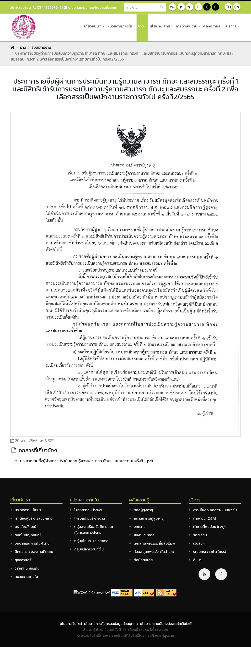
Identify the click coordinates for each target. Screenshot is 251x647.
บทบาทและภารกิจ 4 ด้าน (32, 543)
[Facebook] (221, 574)
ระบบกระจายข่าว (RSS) (209, 551)
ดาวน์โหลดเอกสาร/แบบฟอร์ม (215, 510)
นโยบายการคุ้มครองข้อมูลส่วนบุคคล (111, 623)
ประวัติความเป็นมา (28, 510)
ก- (172, 7)
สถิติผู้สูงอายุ (143, 510)
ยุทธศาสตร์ (23, 560)
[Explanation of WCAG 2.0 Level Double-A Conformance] (122, 592)
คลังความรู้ (211, 26)
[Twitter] (204, 574)
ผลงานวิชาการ (144, 535)
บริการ (231, 26)
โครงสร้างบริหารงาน (89, 518)
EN (236, 7)
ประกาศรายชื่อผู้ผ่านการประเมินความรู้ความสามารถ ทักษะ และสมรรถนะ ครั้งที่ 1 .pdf (86, 461)
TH (228, 7)
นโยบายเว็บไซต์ (71, 623)
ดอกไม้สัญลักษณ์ (28, 535)
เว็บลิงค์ (199, 543)
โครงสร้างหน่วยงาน (88, 510)
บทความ (140, 526)
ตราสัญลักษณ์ (25, 526)
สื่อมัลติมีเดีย (143, 560)
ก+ (190, 7)
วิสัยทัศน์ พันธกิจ (27, 568)
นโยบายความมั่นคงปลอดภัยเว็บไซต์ (165, 623)
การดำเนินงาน (186, 26)
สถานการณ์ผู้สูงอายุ (148, 518)
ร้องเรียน (200, 535)
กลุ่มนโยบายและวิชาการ (91, 541)
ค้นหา (197, 560)
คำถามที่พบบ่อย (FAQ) (209, 526)
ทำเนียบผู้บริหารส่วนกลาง (33, 518)
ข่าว (141, 26)
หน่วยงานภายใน (119, 26)
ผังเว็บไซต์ (22, 7)
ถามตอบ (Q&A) (204, 518)
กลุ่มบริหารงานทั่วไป (89, 549)
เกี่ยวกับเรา (92, 26)
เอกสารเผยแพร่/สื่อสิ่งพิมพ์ (154, 543)
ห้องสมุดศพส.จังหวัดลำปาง (154, 551)
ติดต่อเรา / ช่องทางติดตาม (34, 551)
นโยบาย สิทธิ (160, 26)
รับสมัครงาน (41, 47)
